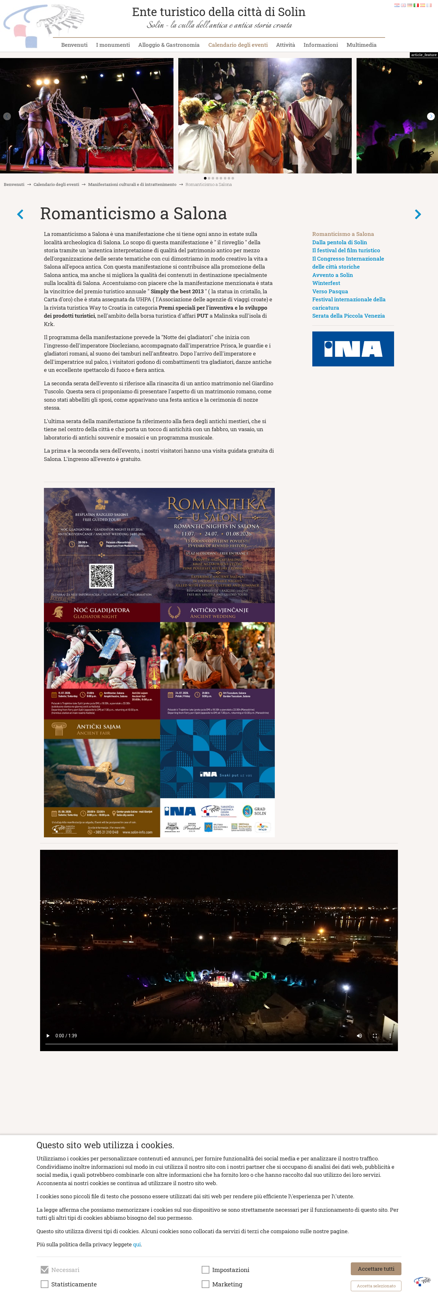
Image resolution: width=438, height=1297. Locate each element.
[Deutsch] (409, 5)
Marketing (227, 1284)
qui (137, 1244)
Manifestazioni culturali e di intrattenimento (132, 184)
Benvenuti (74, 44)
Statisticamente (74, 1284)
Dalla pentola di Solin (339, 242)
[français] (429, 5)
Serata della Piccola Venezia (348, 315)
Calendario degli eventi (238, 44)
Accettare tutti (376, 1268)
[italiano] (416, 5)
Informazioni (321, 44)
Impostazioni (230, 1270)
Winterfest (326, 283)
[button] (431, 116)
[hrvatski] (397, 5)
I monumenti (113, 44)
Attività (285, 44)
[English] (403, 5)
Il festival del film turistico (346, 250)
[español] (422, 5)
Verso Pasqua (330, 291)
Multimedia (362, 44)
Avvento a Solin (332, 275)
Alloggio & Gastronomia (169, 44)
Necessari (65, 1270)
